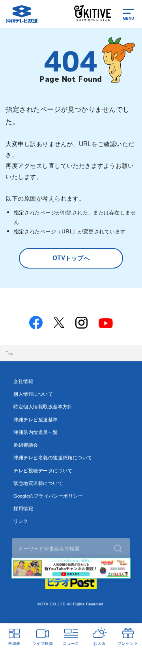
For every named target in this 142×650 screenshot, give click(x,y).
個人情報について (33, 394)
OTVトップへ (71, 258)
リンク (20, 521)
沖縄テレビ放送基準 (35, 419)
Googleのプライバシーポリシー (48, 495)
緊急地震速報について (38, 483)
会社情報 (23, 381)
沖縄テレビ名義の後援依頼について (52, 457)
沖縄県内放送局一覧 (35, 432)
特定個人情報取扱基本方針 (43, 406)
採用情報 (23, 508)
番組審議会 (25, 444)
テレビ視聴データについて (43, 470)
